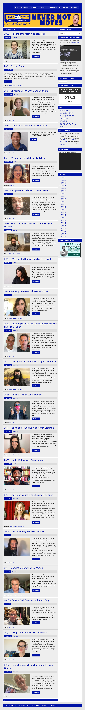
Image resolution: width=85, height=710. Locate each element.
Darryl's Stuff (63, 116)
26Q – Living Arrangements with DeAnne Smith (27, 632)
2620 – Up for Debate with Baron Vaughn (24, 460)
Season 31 (63, 225)
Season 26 (11, 61)
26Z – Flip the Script (14, 66)
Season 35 (63, 231)
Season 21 (63, 209)
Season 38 (63, 236)
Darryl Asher (14, 37)
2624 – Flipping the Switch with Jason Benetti (27, 190)
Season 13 (63, 196)
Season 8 (63, 188)
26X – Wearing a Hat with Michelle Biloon (25, 158)
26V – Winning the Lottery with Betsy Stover (26, 291)
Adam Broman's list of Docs (66, 123)
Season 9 (63, 190)
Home (16, 7)
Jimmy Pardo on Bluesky (65, 113)
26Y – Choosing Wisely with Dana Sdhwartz (26, 91)
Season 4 (63, 182)
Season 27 (63, 219)
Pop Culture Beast (64, 121)
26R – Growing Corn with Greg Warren (23, 568)
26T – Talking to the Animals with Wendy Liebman (29, 428)
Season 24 (63, 214)
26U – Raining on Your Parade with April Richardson (30, 361)
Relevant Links (74, 7)
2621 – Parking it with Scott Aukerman (23, 394)
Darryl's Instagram (64, 120)
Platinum (11, 85)
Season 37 (63, 235)
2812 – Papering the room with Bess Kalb (25, 34)
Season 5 (63, 183)
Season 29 (63, 222)
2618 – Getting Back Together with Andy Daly (26, 600)
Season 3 (63, 180)
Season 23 (63, 212)
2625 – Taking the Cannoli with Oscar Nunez (26, 125)
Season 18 (63, 204)
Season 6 (63, 185)
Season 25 (63, 215)
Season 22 (63, 211)
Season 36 (63, 233)
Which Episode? (35, 7)
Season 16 (63, 201)
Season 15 (63, 199)
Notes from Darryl (63, 7)
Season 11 (63, 193)
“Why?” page (66, 139)
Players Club (16, 85)
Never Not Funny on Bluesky (66, 112)
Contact (43, 7)
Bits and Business (52, 7)
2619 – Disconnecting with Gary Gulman (24, 531)
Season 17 (63, 203)
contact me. (62, 144)
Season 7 (63, 187)
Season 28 (63, 220)
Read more (36, 56)
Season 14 (63, 198)
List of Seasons (24, 7)
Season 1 (63, 177)
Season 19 (63, 206)
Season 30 (63, 223)
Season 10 (63, 191)
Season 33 (63, 228)
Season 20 (63, 207)
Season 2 (63, 179)
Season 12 (63, 195)
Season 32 (63, 227)
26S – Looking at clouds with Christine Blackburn (28, 495)
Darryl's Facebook (64, 118)
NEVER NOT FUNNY (65, 110)
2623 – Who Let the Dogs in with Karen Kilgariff (27, 259)
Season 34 (63, 230)
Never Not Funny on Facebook (67, 115)
